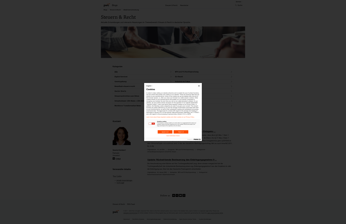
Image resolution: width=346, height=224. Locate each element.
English (148, 86)
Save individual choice (173, 135)
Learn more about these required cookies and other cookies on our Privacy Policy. (170, 117)
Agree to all (165, 132)
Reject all (181, 132)
